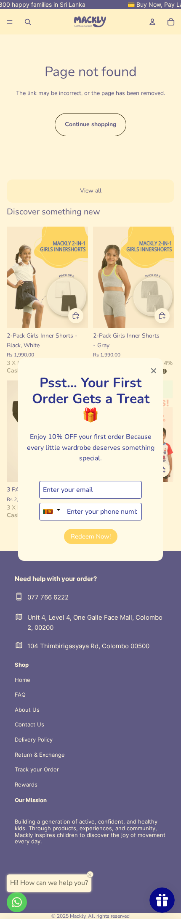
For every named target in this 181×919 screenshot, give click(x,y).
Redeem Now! (91, 536)
